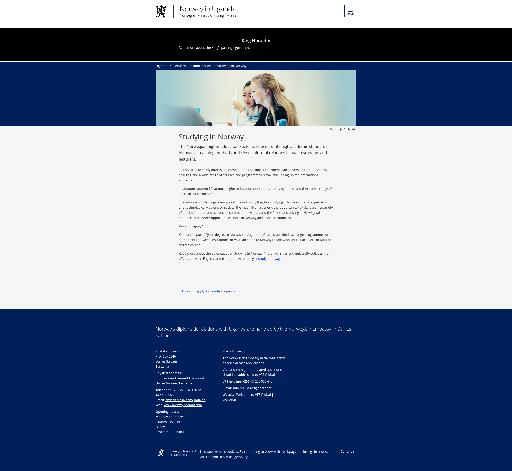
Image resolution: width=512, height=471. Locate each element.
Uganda (161, 66)
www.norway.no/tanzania (183, 405)
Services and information (192, 66)
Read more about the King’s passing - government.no (219, 47)
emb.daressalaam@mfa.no (185, 400)
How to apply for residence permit (210, 291)
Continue (347, 451)
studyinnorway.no (271, 258)
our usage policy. (235, 457)
